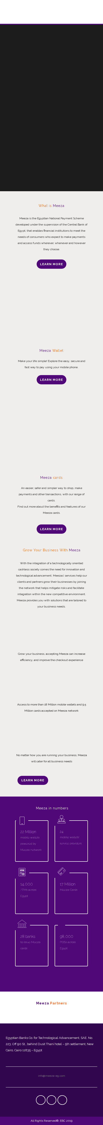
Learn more (32, 780)
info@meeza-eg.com (51, 1075)
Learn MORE (51, 529)
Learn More (51, 264)
